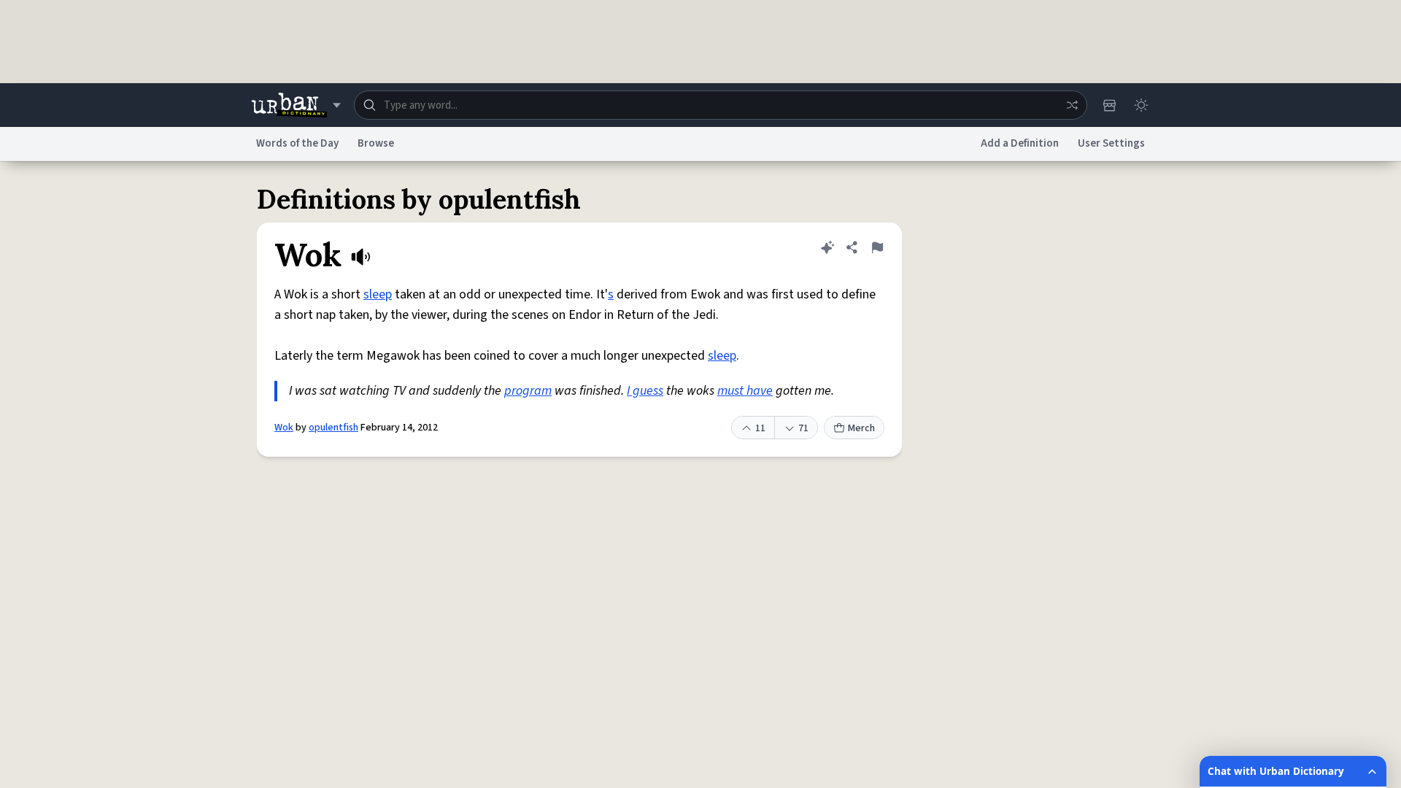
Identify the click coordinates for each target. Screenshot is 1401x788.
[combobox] (720, 105)
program (528, 391)
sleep (377, 294)
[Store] (1109, 105)
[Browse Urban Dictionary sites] (296, 105)
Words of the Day (297, 143)
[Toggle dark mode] (1141, 105)
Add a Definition (1020, 143)
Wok (283, 427)
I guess (645, 391)
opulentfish (333, 427)
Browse (376, 143)
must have (745, 391)
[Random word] (1072, 105)
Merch (861, 428)
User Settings (1111, 143)
